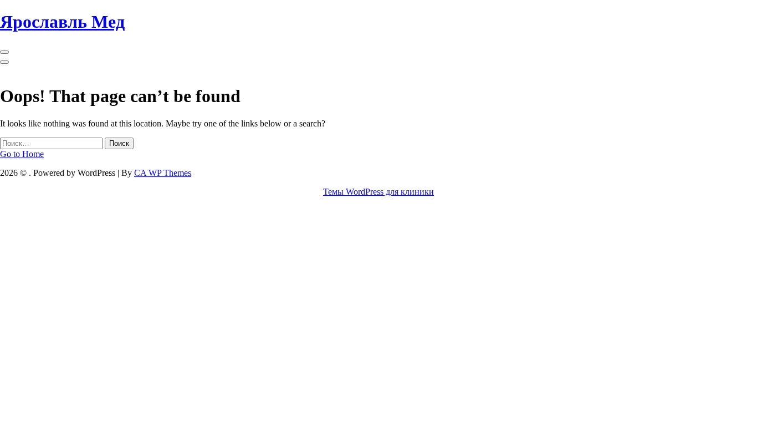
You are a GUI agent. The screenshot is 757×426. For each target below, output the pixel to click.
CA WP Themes (162, 173)
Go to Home (22, 154)
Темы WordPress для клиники (378, 191)
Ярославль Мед (62, 22)
